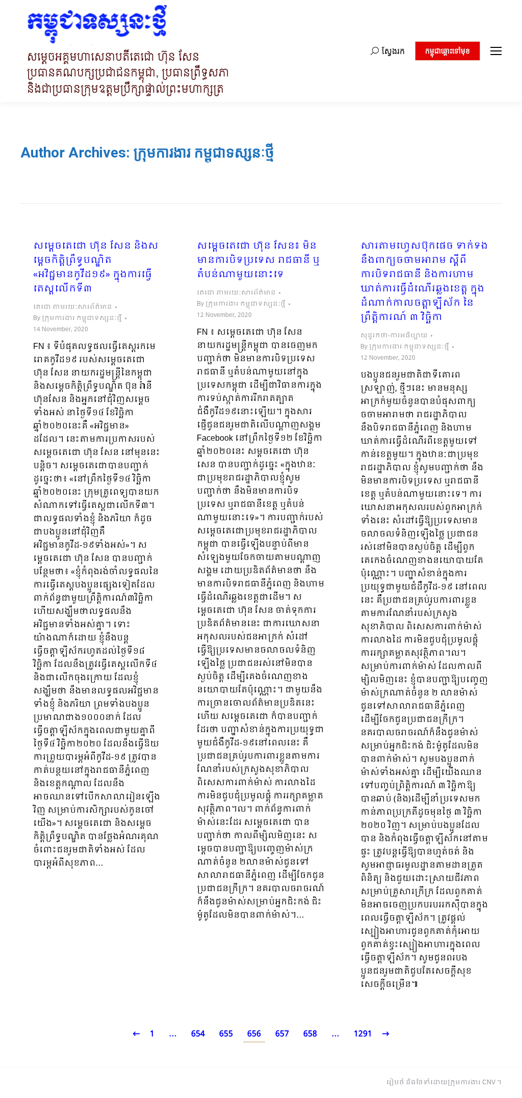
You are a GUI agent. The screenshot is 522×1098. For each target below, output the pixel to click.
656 (254, 1034)
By (77, 318)
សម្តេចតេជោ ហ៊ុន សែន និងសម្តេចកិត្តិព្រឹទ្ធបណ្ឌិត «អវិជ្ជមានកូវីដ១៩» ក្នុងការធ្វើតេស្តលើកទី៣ (96, 268)
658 (310, 1034)
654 (198, 1034)
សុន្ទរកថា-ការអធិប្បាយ (394, 336)
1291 (363, 1034)
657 (282, 1034)
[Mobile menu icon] (496, 51)
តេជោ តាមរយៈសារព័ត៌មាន (72, 307)
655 (226, 1034)
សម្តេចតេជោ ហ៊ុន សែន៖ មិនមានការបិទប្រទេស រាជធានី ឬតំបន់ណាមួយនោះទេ (258, 260)
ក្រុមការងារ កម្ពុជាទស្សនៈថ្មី (204, 152)
